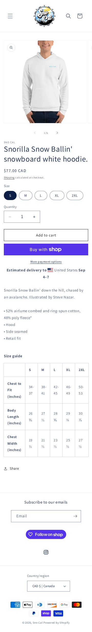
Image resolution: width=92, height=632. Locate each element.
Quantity (10, 207)
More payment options (46, 262)
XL (57, 195)
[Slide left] (34, 132)
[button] (10, 16)
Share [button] (14, 468)
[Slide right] (57, 132)
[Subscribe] (75, 516)
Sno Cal (38, 622)
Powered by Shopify (56, 622)
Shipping (9, 177)
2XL (75, 195)
